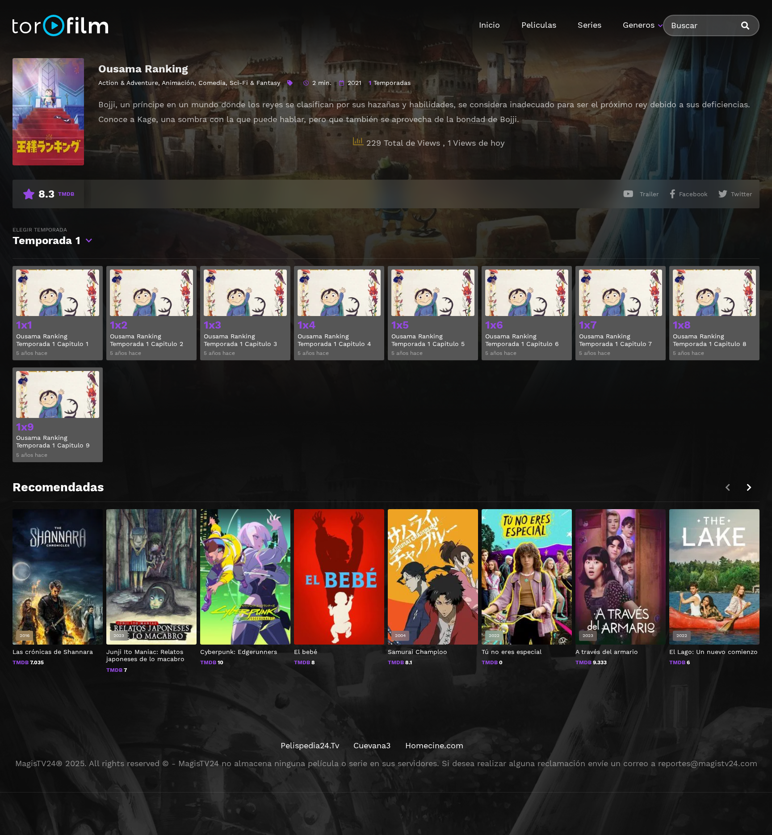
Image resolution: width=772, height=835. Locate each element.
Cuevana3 (372, 745)
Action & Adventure (128, 82)
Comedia (212, 82)
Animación (178, 82)
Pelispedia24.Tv (310, 745)
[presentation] (748, 487)
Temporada (46, 237)
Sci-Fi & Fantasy (255, 82)
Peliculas (538, 25)
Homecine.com (434, 745)
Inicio (489, 25)
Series (589, 25)
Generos (639, 25)
